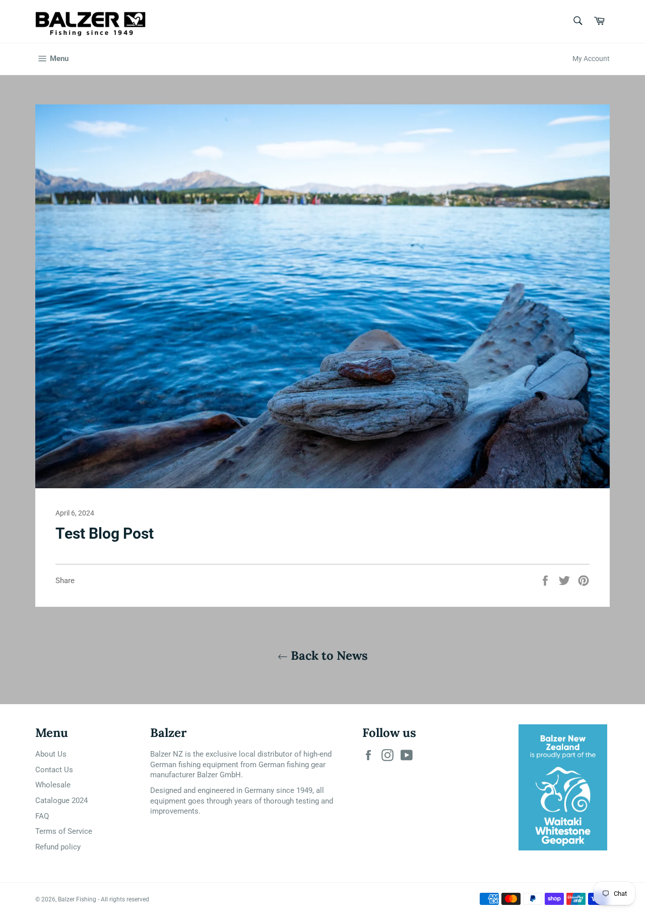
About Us (51, 754)
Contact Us (54, 769)
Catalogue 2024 (61, 800)
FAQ (42, 816)
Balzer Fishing (77, 899)
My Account (591, 58)
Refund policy (58, 846)
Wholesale (53, 784)
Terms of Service (63, 831)
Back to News (328, 655)
